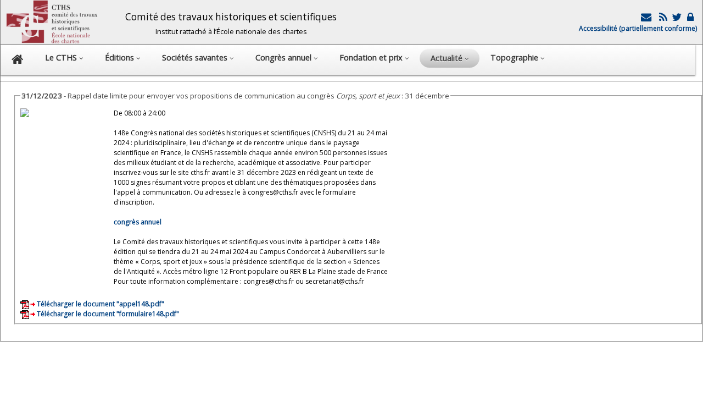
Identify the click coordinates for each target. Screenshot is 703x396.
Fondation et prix (372, 57)
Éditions (120, 57)
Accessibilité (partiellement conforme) (638, 28)
